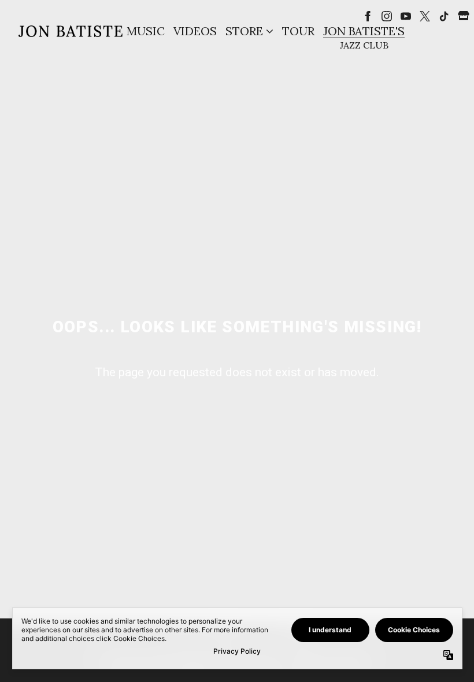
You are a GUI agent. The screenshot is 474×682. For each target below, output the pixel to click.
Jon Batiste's (364, 31)
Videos (195, 31)
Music (146, 31)
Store (244, 31)
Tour (298, 31)
